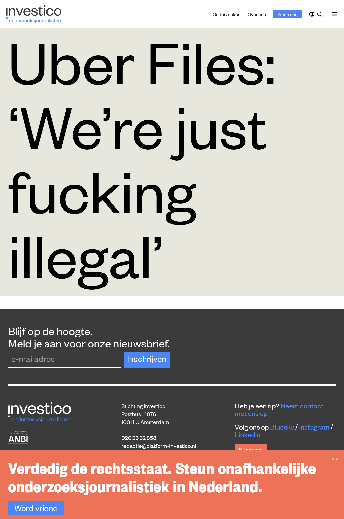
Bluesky (282, 426)
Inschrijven (146, 358)
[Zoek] (320, 14)
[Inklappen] (335, 459)
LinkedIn (247, 434)
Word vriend (36, 507)
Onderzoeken (226, 14)
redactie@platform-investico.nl (158, 445)
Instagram (314, 426)
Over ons (257, 14)
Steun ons (287, 14)
